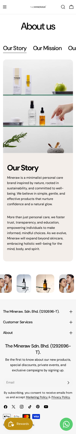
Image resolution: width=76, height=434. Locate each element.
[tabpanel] (38, 160)
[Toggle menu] (5, 7)
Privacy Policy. (60, 397)
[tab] (15, 48)
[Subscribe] (68, 382)
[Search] (63, 7)
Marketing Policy (37, 397)
